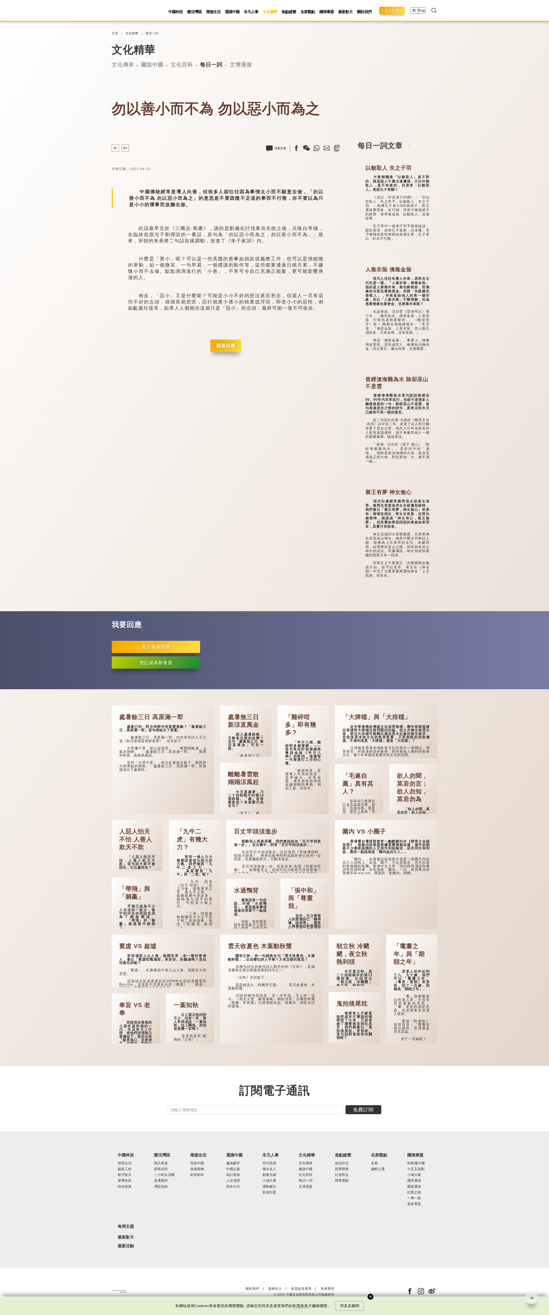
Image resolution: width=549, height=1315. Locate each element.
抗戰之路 (414, 1192)
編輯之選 (378, 1169)
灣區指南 (161, 1186)
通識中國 (232, 12)
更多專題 (414, 1204)
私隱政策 (300, 1306)
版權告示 (275, 1288)
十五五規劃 (415, 1169)
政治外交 (342, 1163)
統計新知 (233, 1175)
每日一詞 (152, 33)
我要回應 (225, 345)
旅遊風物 (197, 1169)
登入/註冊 (392, 10)
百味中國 (197, 1163)
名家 (374, 1163)
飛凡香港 (161, 1163)
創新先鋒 (269, 1175)
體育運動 (342, 1180)
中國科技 (175, 12)
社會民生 (342, 1175)
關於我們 (364, 12)
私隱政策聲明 (301, 1288)
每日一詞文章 (380, 146)
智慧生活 (124, 1163)
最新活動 (126, 1246)
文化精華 (270, 12)
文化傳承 (123, 65)
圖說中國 (152, 65)
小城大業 (414, 1175)
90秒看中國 (416, 1163)
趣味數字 (233, 1163)
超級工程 (124, 1169)
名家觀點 (307, 12)
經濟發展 (342, 1169)
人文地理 (233, 1180)
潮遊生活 (213, 12)
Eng (421, 10)
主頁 (115, 33)
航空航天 (124, 1175)
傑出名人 (269, 1169)
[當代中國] (119, 1291)
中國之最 (233, 1169)
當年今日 (233, 1186)
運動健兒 (269, 1186)
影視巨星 (269, 1192)
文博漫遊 (241, 65)
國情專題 (326, 12)
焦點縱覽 (289, 12)
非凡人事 (251, 12)
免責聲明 (327, 1288)
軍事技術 (124, 1180)
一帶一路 (414, 1198)
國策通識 (414, 1186)
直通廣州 (161, 1180)
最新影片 (345, 12)
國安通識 (414, 1180)
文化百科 (182, 65)
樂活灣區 (194, 12)
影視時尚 (197, 1175)
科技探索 (124, 1186)
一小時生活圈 (164, 1175)
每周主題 (126, 1226)
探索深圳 (161, 1169)
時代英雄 (269, 1163)
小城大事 (269, 1180)
